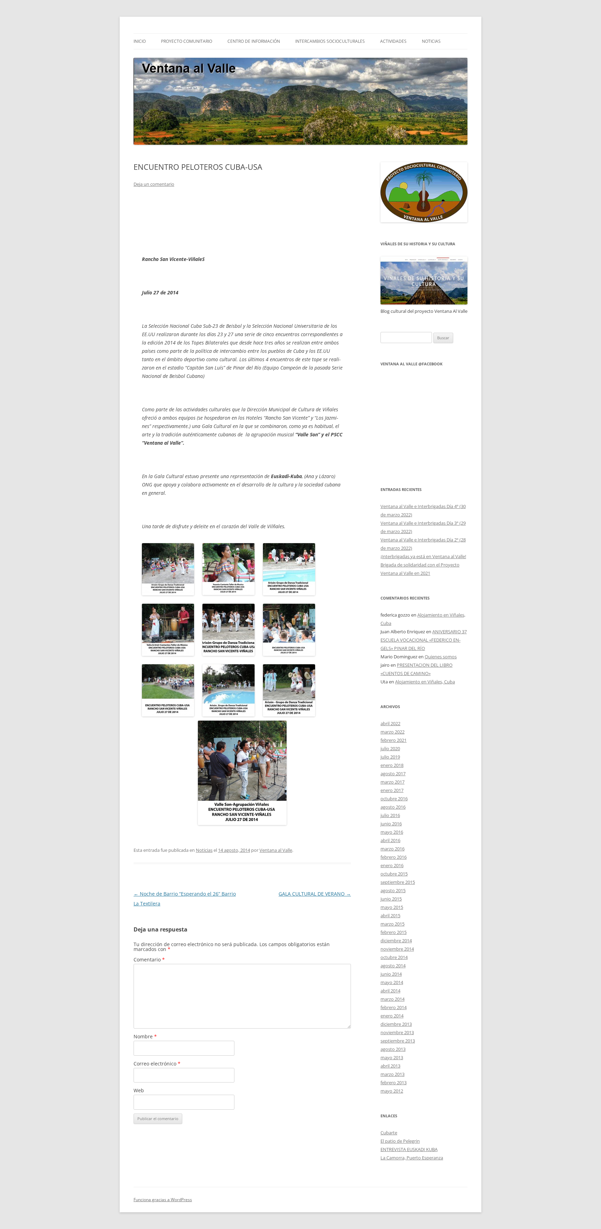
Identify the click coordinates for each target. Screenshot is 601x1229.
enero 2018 (391, 765)
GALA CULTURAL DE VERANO (315, 893)
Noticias (204, 850)
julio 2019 (390, 757)
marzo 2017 (392, 782)
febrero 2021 (393, 740)
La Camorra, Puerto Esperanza (411, 1158)
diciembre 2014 (396, 940)
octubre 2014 (394, 957)
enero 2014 (391, 1016)
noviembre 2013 (397, 1032)
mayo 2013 (391, 1057)
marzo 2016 (392, 849)
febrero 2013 (393, 1082)
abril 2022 (390, 723)
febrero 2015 (393, 932)
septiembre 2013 (397, 1041)
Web (139, 1090)
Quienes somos (441, 656)
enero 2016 (391, 865)
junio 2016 (391, 823)
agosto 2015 (393, 890)
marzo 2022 (392, 732)
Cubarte (388, 1132)
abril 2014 (390, 991)
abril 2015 (390, 915)
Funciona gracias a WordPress (163, 1200)
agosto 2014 (393, 965)
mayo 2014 (391, 982)
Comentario (149, 959)
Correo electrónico (157, 1063)
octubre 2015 (394, 874)
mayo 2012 (391, 1091)
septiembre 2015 (397, 882)
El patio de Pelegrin (400, 1141)
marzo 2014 (392, 999)
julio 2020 (390, 748)
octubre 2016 (394, 798)
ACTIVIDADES (393, 41)
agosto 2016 (393, 807)
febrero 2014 (393, 1007)
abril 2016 (390, 840)
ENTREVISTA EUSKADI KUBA (409, 1149)
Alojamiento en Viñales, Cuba (425, 682)
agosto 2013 (393, 1049)
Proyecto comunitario (186, 41)
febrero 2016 (393, 857)
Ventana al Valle (275, 850)
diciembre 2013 (396, 1024)
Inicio (140, 41)
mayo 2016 (391, 832)
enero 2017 (391, 790)
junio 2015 (391, 899)
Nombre (145, 1036)
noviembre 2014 (397, 949)
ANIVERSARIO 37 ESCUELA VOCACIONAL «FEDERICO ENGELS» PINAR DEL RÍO (423, 639)
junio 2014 (391, 974)
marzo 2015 (392, 924)
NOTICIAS (431, 41)
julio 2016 (390, 815)
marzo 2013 (392, 1074)
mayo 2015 (391, 907)
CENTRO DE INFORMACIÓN (253, 41)
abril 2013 (390, 1066)
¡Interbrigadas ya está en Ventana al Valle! (423, 556)
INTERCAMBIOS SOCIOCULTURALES (330, 41)
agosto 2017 (393, 773)
